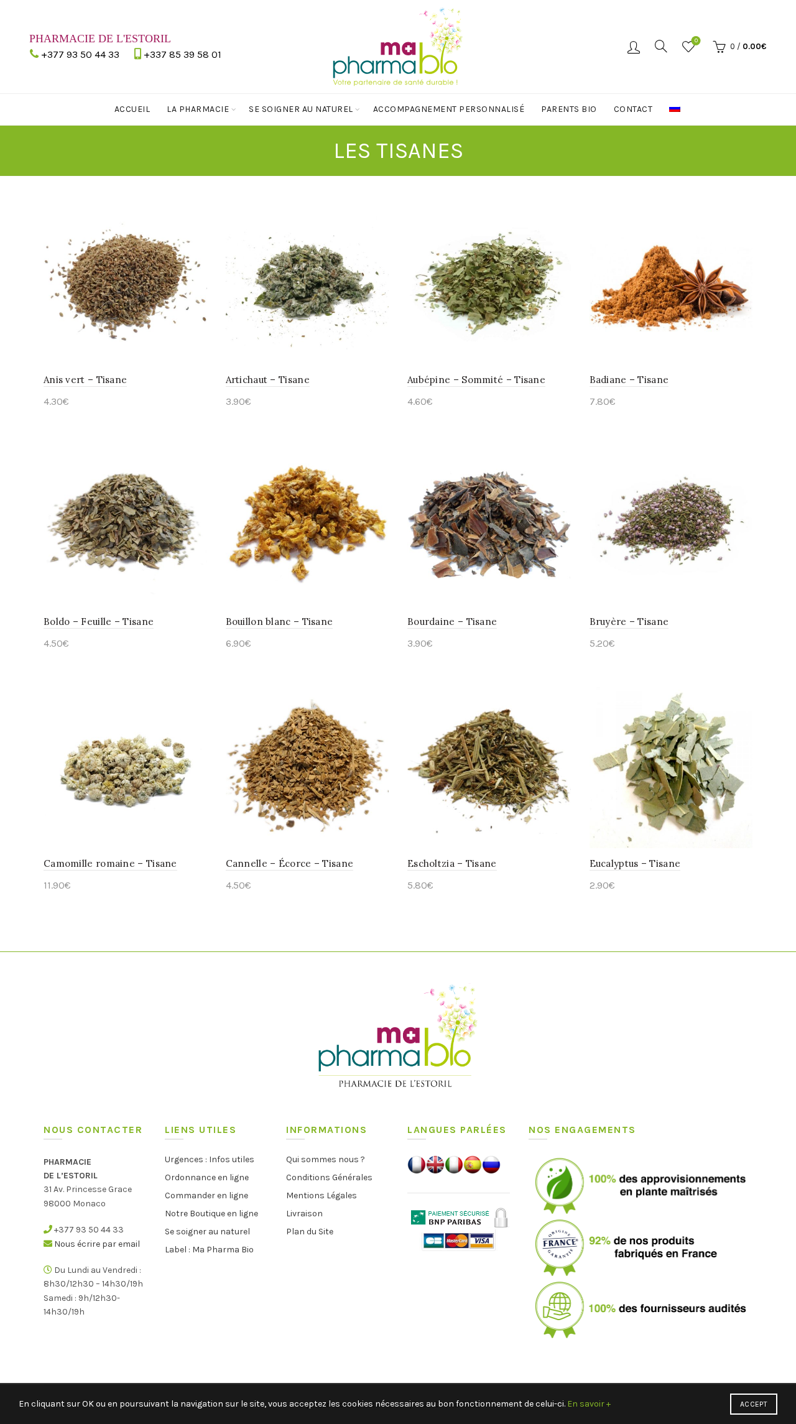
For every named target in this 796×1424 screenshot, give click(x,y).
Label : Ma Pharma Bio (209, 1249)
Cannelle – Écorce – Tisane (290, 863)
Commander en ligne (206, 1195)
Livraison (304, 1213)
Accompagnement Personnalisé (449, 109)
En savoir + (589, 1404)
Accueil (132, 109)
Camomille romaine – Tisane (110, 863)
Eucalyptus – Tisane (635, 863)
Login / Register (633, 46)
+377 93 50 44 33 (80, 54)
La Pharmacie (198, 109)
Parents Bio (569, 109)
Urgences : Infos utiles (209, 1159)
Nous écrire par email (97, 1244)
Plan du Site (309, 1231)
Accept (753, 1404)
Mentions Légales (321, 1195)
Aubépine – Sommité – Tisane (476, 380)
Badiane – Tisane (629, 380)
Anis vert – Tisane (85, 380)
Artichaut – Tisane (268, 380)
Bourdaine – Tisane (452, 621)
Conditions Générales (329, 1177)
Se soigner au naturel (301, 109)
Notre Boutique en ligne (211, 1213)
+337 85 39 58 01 (182, 54)
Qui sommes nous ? (325, 1159)
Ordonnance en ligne (207, 1177)
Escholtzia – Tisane (452, 863)
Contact (633, 109)
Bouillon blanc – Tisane (279, 621)
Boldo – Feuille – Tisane (99, 621)
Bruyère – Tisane (629, 621)
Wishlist (696, 40)
